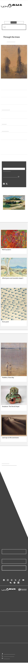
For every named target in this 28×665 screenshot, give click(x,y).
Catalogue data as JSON (10, 176)
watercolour (5, 130)
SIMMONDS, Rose (6, 440)
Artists (13, 17)
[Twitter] (6, 184)
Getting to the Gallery (9, 654)
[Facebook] (4, 184)
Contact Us (7, 658)
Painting (4, 123)
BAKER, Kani (5, 251)
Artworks (5, 17)
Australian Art (6, 109)
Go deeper (22, 17)
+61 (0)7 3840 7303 (9, 656)
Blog (16, 618)
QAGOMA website (6, 620)
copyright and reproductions (9, 465)
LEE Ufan (4, 324)
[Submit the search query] (3, 27)
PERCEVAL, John (6, 408)
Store (3, 622)
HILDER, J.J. (11, 41)
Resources (20, 22)
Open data (4, 618)
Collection (11, 11)
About (16, 620)
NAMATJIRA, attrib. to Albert (9, 282)
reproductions (5, 463)
